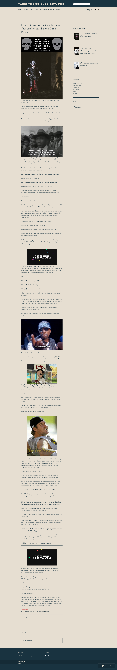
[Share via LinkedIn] (30, 617)
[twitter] (95, 9)
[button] (32, 9)
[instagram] (98, 9)
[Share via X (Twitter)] (26, 617)
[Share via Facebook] (22, 617)
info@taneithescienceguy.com (27, 655)
